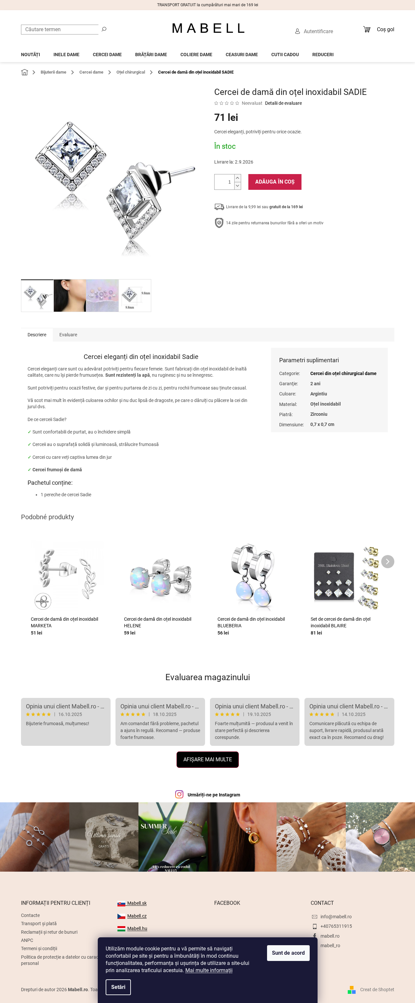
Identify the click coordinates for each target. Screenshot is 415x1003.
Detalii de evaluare (283, 103)
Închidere (262, 243)
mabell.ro (330, 936)
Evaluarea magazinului (207, 677)
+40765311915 (336, 926)
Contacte (30, 915)
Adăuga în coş (275, 182)
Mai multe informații (209, 970)
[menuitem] (30, 53)
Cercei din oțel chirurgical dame (343, 373)
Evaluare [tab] (68, 334)
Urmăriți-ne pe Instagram (214, 794)
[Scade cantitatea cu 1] (237, 185)
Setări (118, 987)
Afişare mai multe (207, 759)
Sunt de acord (288, 953)
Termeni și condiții (39, 948)
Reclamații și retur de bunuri (49, 932)
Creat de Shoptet (377, 989)
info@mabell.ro (336, 916)
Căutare (104, 29)
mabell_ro (330, 945)
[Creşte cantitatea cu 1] (237, 178)
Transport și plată (39, 923)
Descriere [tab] (37, 334)
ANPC (27, 940)
